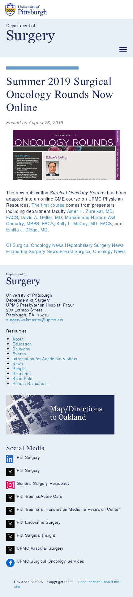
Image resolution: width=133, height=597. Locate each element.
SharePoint (23, 378)
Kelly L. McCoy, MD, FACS (84, 223)
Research (21, 373)
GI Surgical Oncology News (35, 245)
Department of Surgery (30, 33)
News (17, 363)
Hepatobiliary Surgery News (94, 245)
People (19, 368)
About (18, 339)
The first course (48, 205)
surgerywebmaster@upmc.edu (35, 320)
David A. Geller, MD (41, 217)
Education (22, 344)
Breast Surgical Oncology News (93, 251)
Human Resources (30, 383)
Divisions (21, 349)
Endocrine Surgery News (32, 251)
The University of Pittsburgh (49, 9)
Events (19, 354)
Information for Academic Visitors (45, 359)
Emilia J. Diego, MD (27, 230)
